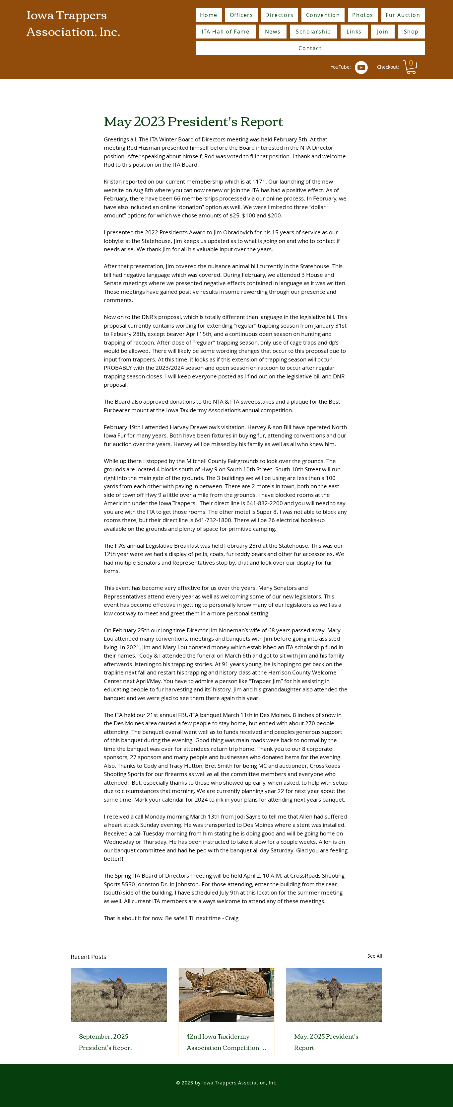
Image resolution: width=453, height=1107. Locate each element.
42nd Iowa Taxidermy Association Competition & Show (226, 1041)
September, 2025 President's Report (105, 1041)
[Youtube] (361, 67)
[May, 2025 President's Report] (334, 995)
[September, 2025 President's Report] (119, 995)
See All (374, 956)
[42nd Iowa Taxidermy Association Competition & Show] (227, 995)
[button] (411, 67)
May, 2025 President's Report (326, 1041)
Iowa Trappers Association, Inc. (73, 22)
